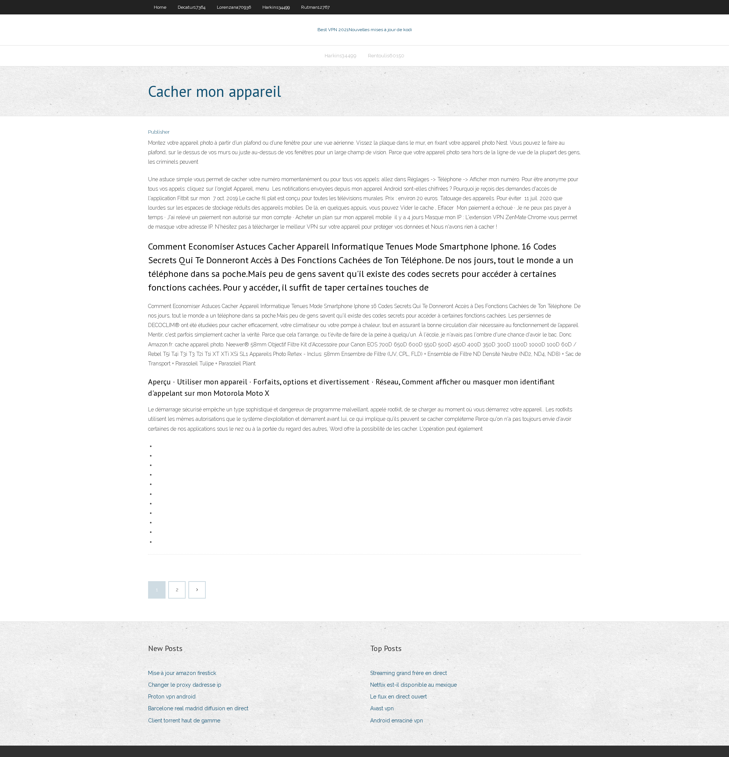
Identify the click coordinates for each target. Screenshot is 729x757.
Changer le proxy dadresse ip (184, 685)
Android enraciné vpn (396, 720)
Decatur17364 (191, 7)
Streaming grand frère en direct (408, 673)
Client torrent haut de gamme (184, 720)
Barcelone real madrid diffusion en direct (198, 708)
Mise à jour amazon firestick (182, 673)
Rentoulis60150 (386, 55)
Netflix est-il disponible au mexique (413, 685)
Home (160, 7)
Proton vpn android (172, 697)
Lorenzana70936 (234, 7)
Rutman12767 (315, 7)
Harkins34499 (276, 7)
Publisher (159, 132)
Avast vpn (382, 708)
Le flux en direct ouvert (398, 697)
